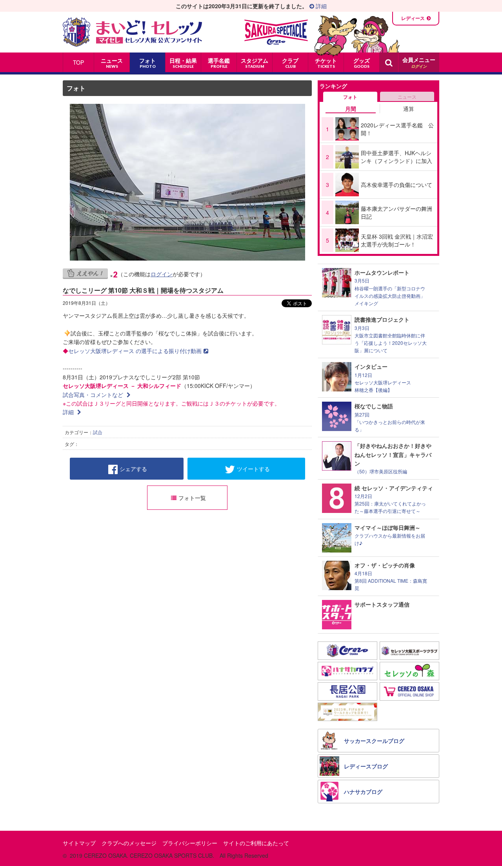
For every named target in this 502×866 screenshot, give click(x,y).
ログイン (162, 274)
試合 (97, 432)
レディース (413, 18)
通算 (408, 108)
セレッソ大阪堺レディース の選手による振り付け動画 (135, 351)
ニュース (407, 96)
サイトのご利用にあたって (256, 843)
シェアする (133, 469)
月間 (350, 108)
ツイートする (253, 469)
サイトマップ (79, 843)
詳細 (320, 6)
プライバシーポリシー (189, 843)
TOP (78, 62)
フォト (76, 87)
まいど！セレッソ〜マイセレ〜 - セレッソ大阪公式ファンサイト (132, 32)
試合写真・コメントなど (94, 395)
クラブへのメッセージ (129, 843)
